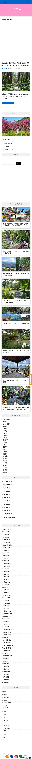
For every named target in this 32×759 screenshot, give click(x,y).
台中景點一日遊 (5, 605)
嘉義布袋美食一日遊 (6, 616)
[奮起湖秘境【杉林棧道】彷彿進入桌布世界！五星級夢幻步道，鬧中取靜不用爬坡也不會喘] (16, 81)
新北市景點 (5, 456)
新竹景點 (5, 458)
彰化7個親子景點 (5, 663)
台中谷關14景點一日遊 (7, 613)
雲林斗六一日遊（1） (6, 595)
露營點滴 (5, 471)
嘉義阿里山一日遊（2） (7, 632)
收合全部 (8, 419)
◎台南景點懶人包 (6, 504)
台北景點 (5, 430)
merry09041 (11, 68)
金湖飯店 (4, 737)
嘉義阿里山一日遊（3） (7, 634)
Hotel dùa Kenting (5, 717)
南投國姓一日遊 (5, 571)
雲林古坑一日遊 (5, 587)
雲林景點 (5, 469)
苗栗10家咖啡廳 (5, 537)
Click (30, 379)
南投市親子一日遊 (6, 547)
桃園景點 (5, 460)
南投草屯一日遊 (5, 568)
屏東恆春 (5, 451)
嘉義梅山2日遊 (5, 637)
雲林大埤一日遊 (5, 600)
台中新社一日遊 (5, 608)
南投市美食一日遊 (6, 550)
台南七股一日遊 (5, 576)
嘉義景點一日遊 (5, 619)
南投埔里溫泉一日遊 (6, 563)
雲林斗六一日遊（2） (6, 597)
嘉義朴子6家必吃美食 (6, 640)
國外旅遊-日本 (6, 439)
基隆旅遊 (5, 440)
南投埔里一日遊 (5, 560)
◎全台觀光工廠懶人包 (7, 514)
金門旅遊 (5, 467)
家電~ (4, 448)
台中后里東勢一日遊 (6, 611)
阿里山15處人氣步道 (6, 648)
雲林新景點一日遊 (6, 582)
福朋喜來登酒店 (5, 697)
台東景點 (5, 435)
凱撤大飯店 (4, 730)
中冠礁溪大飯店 (5, 708)
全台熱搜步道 (6, 425)
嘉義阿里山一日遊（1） (7, 629)
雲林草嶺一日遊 (5, 584)
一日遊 (10, 529)
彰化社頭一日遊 (5, 661)
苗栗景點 (5, 465)
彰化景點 (5, 453)
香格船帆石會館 (5, 725)
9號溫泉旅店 (4, 700)
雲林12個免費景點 (6, 603)
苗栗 (3, 529)
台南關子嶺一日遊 (6, 579)
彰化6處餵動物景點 (6, 671)
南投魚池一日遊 (5, 553)
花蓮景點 (5, 463)
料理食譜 (5, 455)
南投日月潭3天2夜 (6, 542)
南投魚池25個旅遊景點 (7, 545)
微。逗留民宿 (5, 720)
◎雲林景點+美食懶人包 (7, 484)
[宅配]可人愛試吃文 (7, 421)
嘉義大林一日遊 (5, 626)
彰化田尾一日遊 (5, 666)
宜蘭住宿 (5, 444)
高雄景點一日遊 (5, 658)
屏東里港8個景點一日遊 (7, 656)
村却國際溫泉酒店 (6, 694)
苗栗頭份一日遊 (5, 532)
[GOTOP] (25, 757)
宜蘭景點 (5, 446)
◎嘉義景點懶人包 (6, 497)
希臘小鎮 (4, 722)
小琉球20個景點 (5, 682)
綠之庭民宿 (4, 705)
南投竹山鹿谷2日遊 (6, 539)
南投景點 (5, 426)
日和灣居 (4, 715)
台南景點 (5, 433)
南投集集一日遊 (5, 558)
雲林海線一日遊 (5, 592)
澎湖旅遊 (5, 462)
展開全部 (4, 419)
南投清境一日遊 (5, 555)
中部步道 (4, 68)
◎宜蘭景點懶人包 (6, 494)
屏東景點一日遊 (5, 653)
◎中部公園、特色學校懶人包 (8, 517)
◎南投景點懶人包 (6, 488)
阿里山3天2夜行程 (6, 642)
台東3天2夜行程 (5, 677)
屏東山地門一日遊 (6, 650)
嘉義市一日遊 (5, 624)
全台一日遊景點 (6, 423)
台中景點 (5, 428)
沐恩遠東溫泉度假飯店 (7, 702)
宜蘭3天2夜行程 (5, 679)
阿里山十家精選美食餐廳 (7, 645)
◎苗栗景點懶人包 (6, 491)
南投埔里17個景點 (6, 566)
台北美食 (5, 432)
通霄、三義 (6, 529)
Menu (4, 2)
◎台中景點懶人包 (6, 501)
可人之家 (16, 9)
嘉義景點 (5, 437)
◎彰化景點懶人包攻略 (7, 481)
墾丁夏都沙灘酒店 (6, 728)
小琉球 (4, 449)
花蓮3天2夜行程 (5, 674)
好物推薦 (5, 442)
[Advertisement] (16, 43)
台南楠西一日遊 (5, 574)
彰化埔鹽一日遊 (5, 669)
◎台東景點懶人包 (6, 510)
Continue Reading (8, 102)
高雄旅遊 (5, 472)
